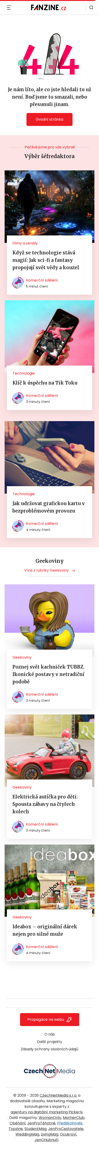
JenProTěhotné (41, 1123)
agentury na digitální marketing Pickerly (47, 1112)
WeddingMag (27, 1134)
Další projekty (49, 1041)
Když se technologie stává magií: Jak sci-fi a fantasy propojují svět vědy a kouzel (45, 260)
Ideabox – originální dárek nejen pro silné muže (44, 930)
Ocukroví (68, 1134)
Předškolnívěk (69, 1123)
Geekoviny (22, 657)
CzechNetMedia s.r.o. (58, 1095)
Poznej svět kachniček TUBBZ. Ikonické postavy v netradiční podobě (48, 674)
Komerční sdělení (42, 280)
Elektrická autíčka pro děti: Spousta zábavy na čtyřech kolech (45, 804)
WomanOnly (50, 1117)
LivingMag (49, 1134)
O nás (49, 1034)
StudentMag (35, 1128)
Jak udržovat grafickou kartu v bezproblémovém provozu (48, 507)
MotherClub (73, 1117)
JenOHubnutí (46, 1140)
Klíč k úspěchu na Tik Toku (44, 383)
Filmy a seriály (25, 243)
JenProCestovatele (65, 1128)
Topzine (16, 1128)
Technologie (23, 373)
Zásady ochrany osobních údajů (49, 1049)
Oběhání (18, 1123)
